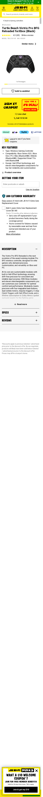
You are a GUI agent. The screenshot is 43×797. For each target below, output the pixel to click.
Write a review (27, 35)
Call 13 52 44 (21, 118)
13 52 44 (29, 3)
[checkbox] (2, 207)
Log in (12, 139)
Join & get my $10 (21, 789)
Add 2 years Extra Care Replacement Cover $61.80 (21, 209)
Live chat (16, 3)
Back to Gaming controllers (14, 21)
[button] (7, 8)
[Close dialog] (36, 770)
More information (13, 234)
